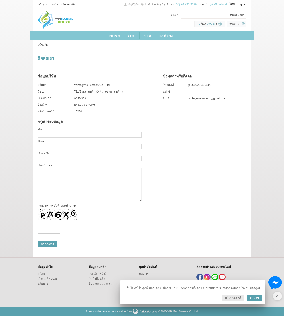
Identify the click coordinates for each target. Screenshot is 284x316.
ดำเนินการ (47, 244)
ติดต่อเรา (144, 273)
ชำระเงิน (234, 23)
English (241, 4)
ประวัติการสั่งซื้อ (98, 273)
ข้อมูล (147, 35)
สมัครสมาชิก (68, 4)
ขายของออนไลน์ (117, 311)
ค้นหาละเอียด (237, 15)
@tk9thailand (218, 4)
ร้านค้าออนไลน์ (94, 311)
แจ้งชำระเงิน (166, 35)
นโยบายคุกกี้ (233, 298)
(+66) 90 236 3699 (185, 4)
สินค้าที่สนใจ (155, 4)
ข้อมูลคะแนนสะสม (100, 283)
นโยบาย (43, 283)
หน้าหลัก (114, 35)
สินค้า (131, 35)
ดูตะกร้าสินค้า (220, 24)
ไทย (232, 4)
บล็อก (41, 273)
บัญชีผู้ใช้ (133, 4)
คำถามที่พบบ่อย (48, 278)
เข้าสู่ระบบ (44, 4)
